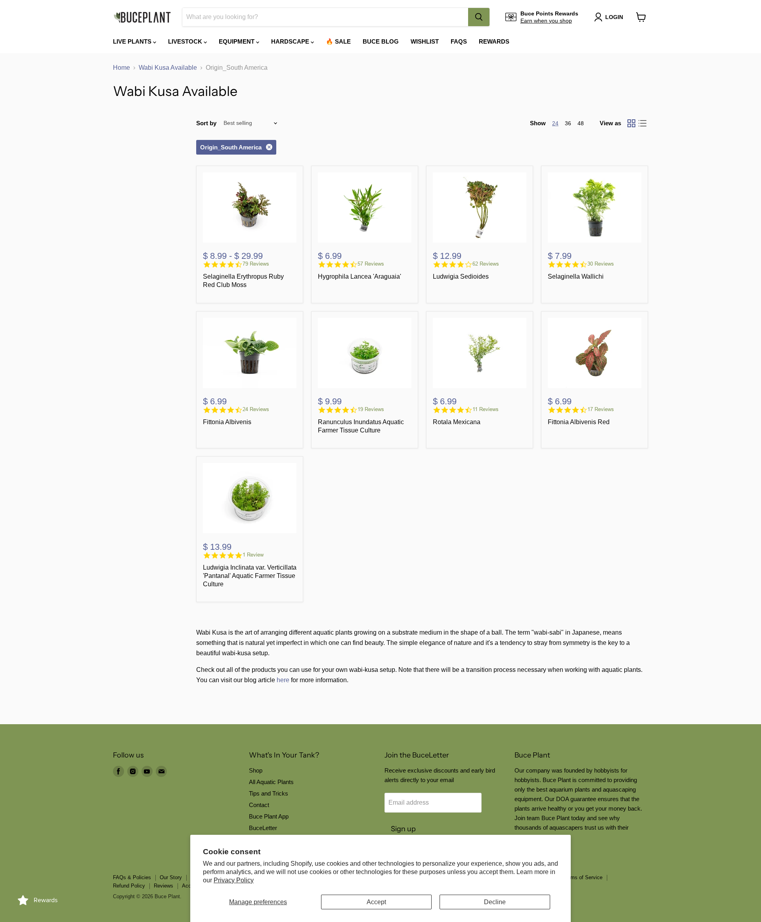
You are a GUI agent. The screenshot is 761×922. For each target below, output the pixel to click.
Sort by (206, 123)
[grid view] (631, 123)
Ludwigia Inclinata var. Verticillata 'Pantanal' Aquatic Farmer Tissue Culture (249, 575)
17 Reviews (600, 409)
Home (121, 67)
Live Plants (133, 41)
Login (614, 17)
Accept (376, 902)
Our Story (171, 877)
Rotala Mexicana (456, 422)
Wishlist (425, 41)
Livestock (186, 41)
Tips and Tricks (268, 793)
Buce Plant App (269, 816)
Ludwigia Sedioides (461, 276)
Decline (495, 902)
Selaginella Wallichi (576, 276)
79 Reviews (256, 264)
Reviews (163, 886)
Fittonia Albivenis (227, 422)
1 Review (253, 555)
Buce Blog (381, 41)
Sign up (403, 828)
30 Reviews (600, 264)
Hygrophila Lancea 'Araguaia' (359, 276)
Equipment (237, 41)
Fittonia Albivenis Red (579, 422)
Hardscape (291, 41)
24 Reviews (256, 409)
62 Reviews (485, 264)
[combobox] (325, 17)
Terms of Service (582, 877)
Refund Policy (129, 886)
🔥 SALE (338, 41)
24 (555, 123)
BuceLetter (263, 827)
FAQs (459, 41)
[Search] (478, 17)
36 (568, 123)
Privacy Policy (234, 880)
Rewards (494, 41)
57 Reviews (371, 264)
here (283, 680)
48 (580, 123)
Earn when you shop (546, 20)
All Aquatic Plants (271, 782)
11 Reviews (485, 409)
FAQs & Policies (132, 877)
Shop (255, 770)
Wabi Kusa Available (168, 67)
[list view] (642, 123)
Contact (259, 804)
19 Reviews (371, 409)
